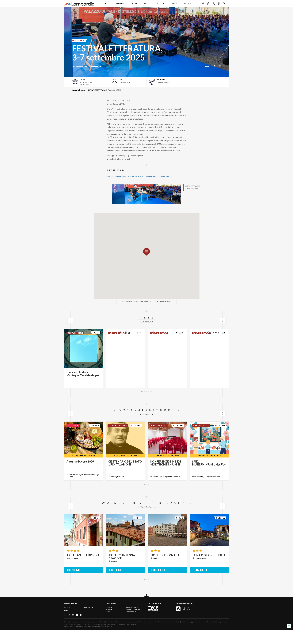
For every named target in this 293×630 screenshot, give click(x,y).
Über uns (109, 607)
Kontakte (109, 609)
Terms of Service (131, 612)
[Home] (79, 3)
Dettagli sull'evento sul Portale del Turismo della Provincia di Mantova (138, 176)
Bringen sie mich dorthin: (146, 301)
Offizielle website (163, 82)
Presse (108, 612)
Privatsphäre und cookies (133, 609)
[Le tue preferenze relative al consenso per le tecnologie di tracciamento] (289, 626)
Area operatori (88, 607)
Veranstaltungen (78, 90)
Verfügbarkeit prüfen (147, 507)
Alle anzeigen (146, 321)
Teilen (207, 66)
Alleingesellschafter (132, 607)
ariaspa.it (67, 607)
